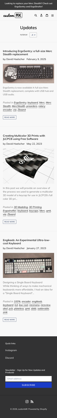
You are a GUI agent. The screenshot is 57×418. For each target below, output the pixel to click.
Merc (42, 102)
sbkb (33, 308)
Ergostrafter (9, 210)
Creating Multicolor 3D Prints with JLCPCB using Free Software (24, 137)
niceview (45, 305)
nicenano (34, 305)
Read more (9, 117)
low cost (23, 305)
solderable (43, 308)
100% (17, 301)
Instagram (11, 350)
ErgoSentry (20, 102)
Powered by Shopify (37, 409)
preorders (31, 106)
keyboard (33, 102)
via (14, 109)
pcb (11, 308)
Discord (9, 357)
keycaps (33, 210)
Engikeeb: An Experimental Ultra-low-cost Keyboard (26, 241)
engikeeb (37, 301)
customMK (23, 409)
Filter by (23, 35)
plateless (19, 308)
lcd (16, 305)
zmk (5, 312)
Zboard (22, 109)
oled (5, 308)
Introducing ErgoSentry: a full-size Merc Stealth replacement (27, 52)
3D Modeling (21, 207)
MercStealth (18, 106)
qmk (48, 210)
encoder (26, 301)
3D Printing (35, 207)
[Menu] (52, 15)
